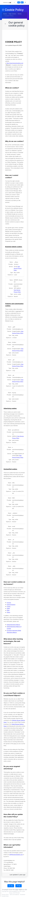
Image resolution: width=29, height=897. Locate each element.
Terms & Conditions (14, 894)
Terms (19, 14)
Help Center (12, 14)
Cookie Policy (5, 896)
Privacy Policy (5, 894)
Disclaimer (22, 894)
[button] (14, 2)
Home (5, 14)
